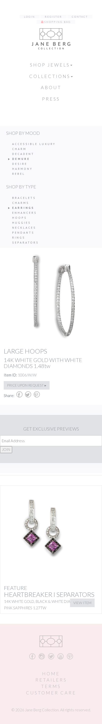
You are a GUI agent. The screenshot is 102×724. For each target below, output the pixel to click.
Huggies (21, 222)
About (51, 87)
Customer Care (51, 692)
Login (29, 16)
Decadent (23, 154)
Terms (51, 686)
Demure (21, 159)
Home (51, 673)
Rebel (18, 174)
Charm (19, 149)
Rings (18, 237)
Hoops (19, 217)
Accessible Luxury (34, 144)
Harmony (22, 169)
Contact (80, 16)
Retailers (51, 680)
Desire (19, 164)
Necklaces (24, 227)
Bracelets (24, 198)
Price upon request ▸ (26, 385)
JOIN (6, 449)
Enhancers (24, 213)
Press (51, 99)
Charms (20, 203)
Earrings (23, 208)
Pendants (23, 232)
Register (53, 16)
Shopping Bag (57, 21)
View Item (82, 603)
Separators (25, 242)
